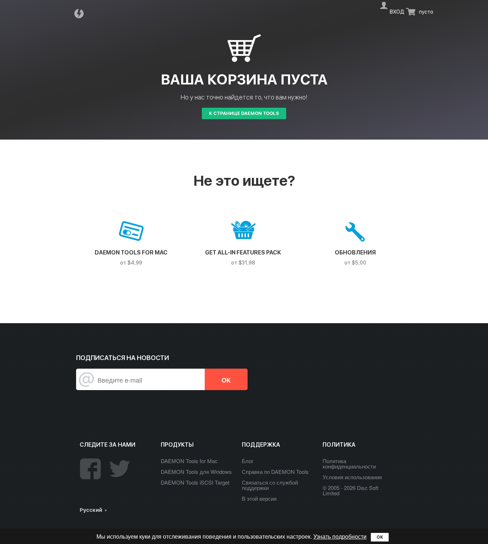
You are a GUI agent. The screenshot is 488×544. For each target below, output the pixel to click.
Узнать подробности (340, 536)
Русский (91, 510)
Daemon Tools (81, 13)
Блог (247, 461)
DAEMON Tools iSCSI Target (195, 482)
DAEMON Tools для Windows (196, 471)
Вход (397, 12)
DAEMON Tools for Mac (189, 461)
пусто (426, 12)
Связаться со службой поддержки (270, 485)
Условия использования (352, 477)
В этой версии (259, 498)
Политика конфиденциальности (349, 463)
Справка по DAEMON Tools (275, 471)
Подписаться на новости (122, 357)
